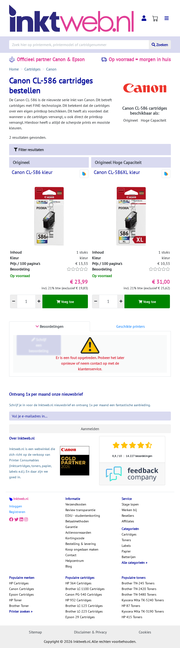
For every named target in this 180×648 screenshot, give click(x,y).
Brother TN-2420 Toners (139, 589)
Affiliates (128, 521)
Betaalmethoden (77, 521)
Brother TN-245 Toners (138, 583)
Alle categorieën (134, 562)
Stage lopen (130, 504)
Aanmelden (90, 428)
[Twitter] (16, 519)
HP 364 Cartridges (78, 583)
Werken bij (129, 510)
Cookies (145, 632)
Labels (126, 546)
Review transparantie (80, 510)
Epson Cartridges (21, 594)
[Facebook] (11, 519)
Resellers (128, 515)
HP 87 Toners (131, 606)
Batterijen (129, 557)
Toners (126, 540)
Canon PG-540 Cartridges (83, 594)
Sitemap (35, 632)
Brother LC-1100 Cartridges (85, 589)
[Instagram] (26, 519)
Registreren (17, 512)
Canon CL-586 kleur (32, 172)
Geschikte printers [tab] (130, 326)
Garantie (71, 527)
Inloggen (15, 506)
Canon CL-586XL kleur (117, 172)
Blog (68, 566)
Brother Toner (19, 606)
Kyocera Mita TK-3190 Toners (143, 611)
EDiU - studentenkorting (82, 515)
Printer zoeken (20, 611)
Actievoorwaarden (78, 532)
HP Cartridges (19, 583)
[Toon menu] (166, 18)
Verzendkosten (75, 504)
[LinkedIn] (21, 519)
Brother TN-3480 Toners (139, 594)
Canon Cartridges (21, 589)
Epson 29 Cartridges (80, 617)
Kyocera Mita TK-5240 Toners (143, 600)
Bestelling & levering (80, 544)
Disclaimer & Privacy (90, 632)
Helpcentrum (74, 561)
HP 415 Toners (132, 617)
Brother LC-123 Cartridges (84, 606)
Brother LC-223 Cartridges (84, 611)
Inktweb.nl (20, 499)
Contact (70, 555)
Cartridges (129, 534)
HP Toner (15, 600)
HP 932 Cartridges (78, 600)
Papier (126, 551)
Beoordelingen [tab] (51, 326)
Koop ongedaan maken (81, 549)
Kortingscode (74, 538)
